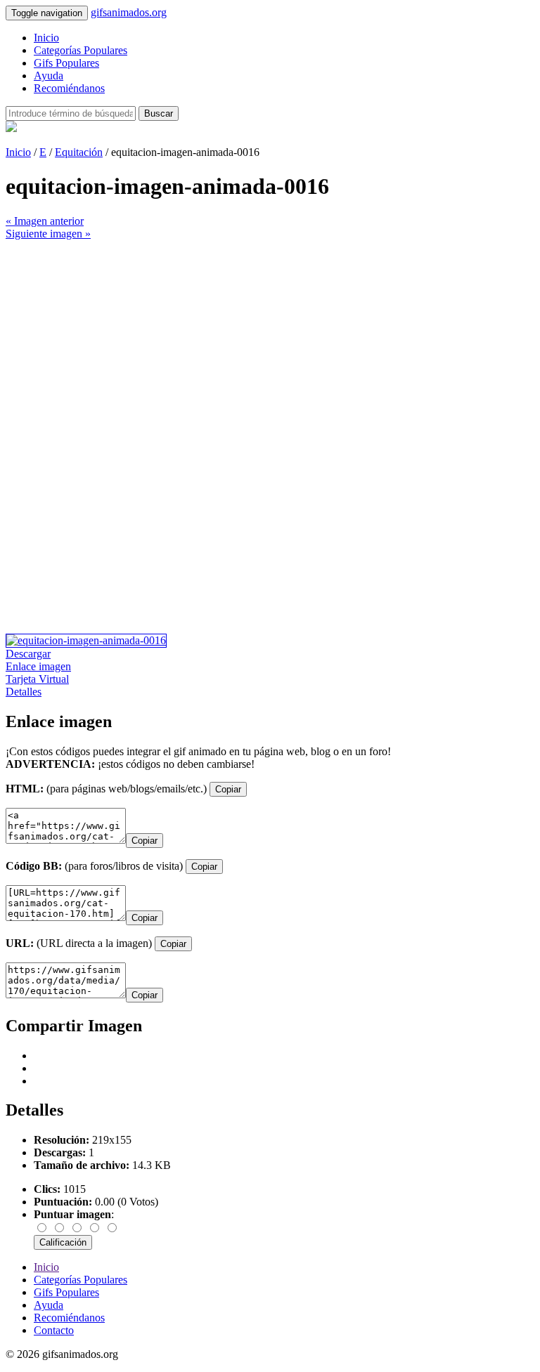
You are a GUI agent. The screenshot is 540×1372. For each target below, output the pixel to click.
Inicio (46, 38)
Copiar (228, 789)
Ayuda (48, 75)
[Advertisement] (270, 338)
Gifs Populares (66, 63)
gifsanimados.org (129, 12)
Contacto (54, 1330)
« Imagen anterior (45, 221)
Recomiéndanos (69, 88)
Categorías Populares (80, 50)
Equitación (79, 152)
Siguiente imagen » (48, 234)
